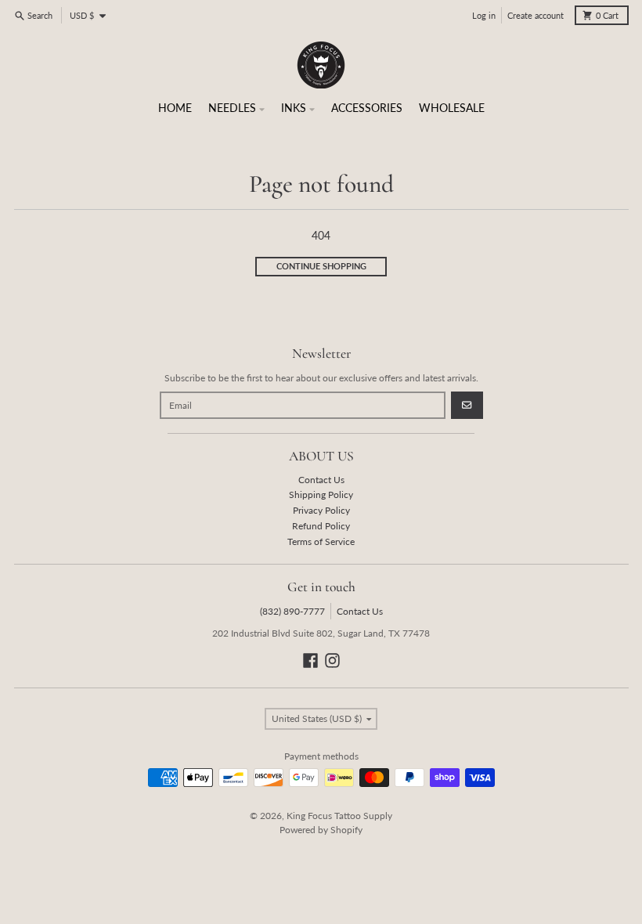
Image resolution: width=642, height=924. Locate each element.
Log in (484, 15)
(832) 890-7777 (292, 611)
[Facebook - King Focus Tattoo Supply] (310, 660)
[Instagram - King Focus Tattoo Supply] (332, 660)
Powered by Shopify (321, 830)
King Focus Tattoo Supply (339, 815)
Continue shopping (321, 266)
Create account (535, 15)
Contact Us (360, 611)
